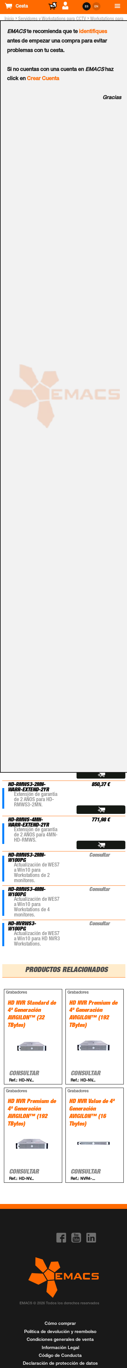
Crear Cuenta (43, 79)
